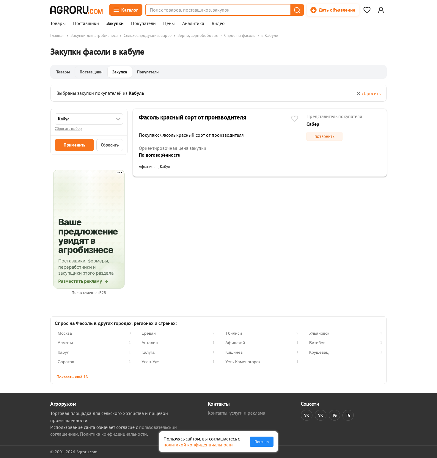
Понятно (261, 441)
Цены (169, 23)
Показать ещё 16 (72, 377)
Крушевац (318, 352)
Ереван (149, 333)
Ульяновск (319, 333)
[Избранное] (367, 10)
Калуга (148, 352)
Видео (218, 23)
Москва (65, 333)
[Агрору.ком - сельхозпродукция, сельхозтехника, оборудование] (76, 10)
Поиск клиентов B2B (89, 292)
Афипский (235, 342)
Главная (57, 35)
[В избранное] (295, 119)
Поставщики (86, 23)
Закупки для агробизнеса (94, 35)
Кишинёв (234, 352)
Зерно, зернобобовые (197, 35)
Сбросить (110, 145)
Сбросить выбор (68, 128)
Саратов (66, 361)
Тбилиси (233, 333)
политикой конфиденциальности (198, 445)
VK (306, 415)
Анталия (150, 342)
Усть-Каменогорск (242, 361)
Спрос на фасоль (239, 35)
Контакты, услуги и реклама (236, 413)
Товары (58, 23)
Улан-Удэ (150, 361)
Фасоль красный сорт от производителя (192, 117)
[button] (296, 9)
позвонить (324, 136)
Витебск (317, 342)
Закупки (115, 23)
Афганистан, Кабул (154, 166)
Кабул (63, 352)
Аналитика (193, 23)
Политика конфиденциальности (113, 434)
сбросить (371, 93)
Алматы (65, 342)
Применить (74, 145)
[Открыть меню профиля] (381, 10)
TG (334, 415)
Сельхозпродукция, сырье (148, 35)
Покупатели (143, 23)
